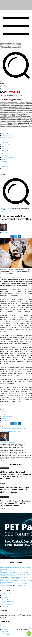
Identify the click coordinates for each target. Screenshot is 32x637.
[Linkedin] (0, 88)
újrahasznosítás (5, 420)
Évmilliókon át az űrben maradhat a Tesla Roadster (13, 428)
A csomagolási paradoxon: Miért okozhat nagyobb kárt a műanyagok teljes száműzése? (15, 574)
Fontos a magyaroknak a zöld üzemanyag (18, 577)
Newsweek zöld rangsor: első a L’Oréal (10, 431)
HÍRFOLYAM (8, 208)
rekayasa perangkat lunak (7, 579)
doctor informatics (5, 566)
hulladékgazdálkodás (7, 416)
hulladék (4, 414)
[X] (0, 90)
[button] (16, 206)
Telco (1, 577)
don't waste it (5, 411)
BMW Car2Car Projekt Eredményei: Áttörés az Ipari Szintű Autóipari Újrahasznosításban (14, 490)
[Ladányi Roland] (3, 230)
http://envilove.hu (12, 442)
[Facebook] (0, 86)
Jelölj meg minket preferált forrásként (11, 277)
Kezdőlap (2, 208)
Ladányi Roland (5, 232)
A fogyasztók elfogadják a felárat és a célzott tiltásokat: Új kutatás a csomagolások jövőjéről (15, 503)
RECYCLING (9, 211)
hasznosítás (5, 413)
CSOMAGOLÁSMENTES (4, 468)
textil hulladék (5, 418)
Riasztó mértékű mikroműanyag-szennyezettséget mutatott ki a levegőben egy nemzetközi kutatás (16, 580)
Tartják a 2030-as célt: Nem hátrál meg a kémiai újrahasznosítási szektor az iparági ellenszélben (15, 567)
